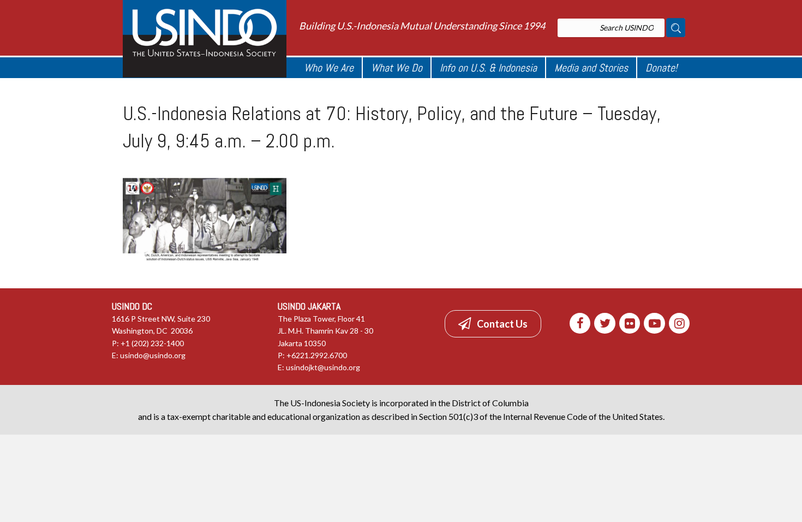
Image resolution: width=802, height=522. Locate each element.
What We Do (396, 68)
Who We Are (329, 68)
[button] (493, 323)
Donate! (661, 68)
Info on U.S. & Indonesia (488, 68)
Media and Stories (591, 68)
